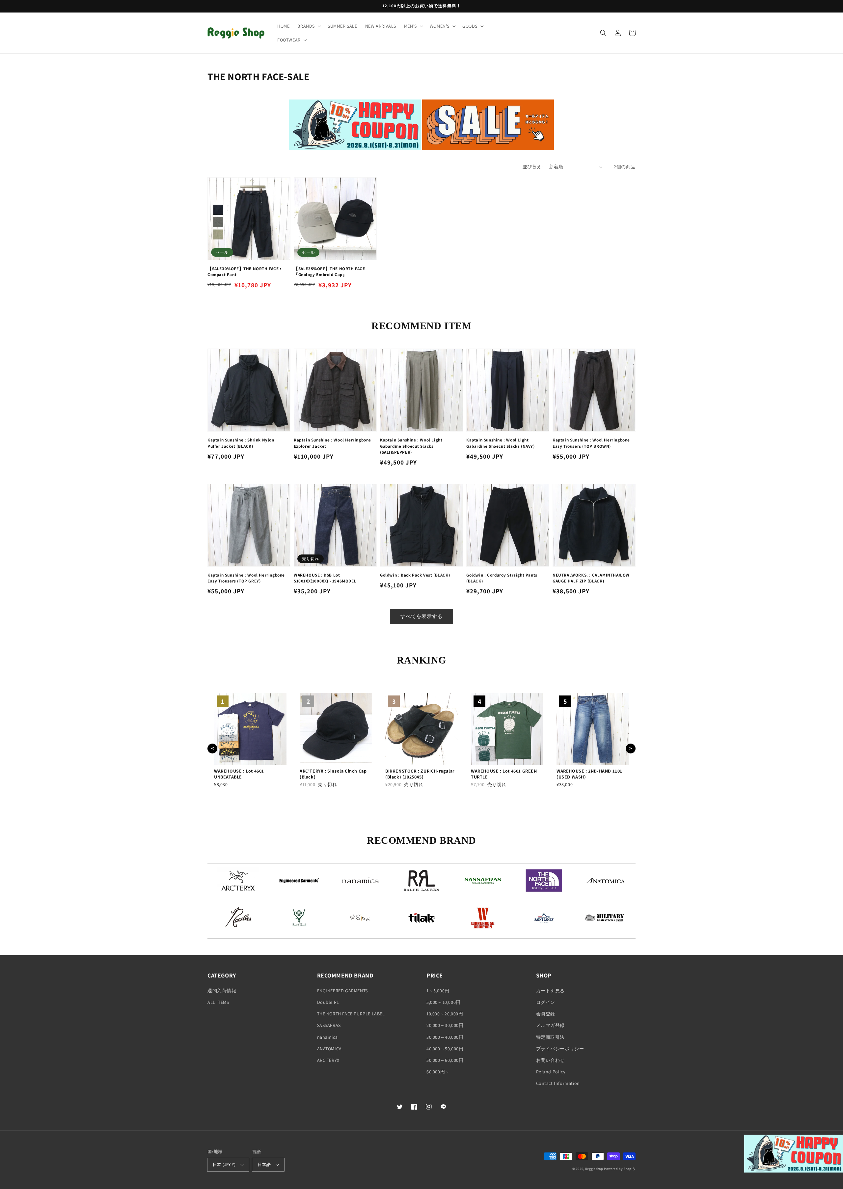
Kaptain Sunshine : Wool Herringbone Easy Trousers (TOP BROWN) (591, 443)
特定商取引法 (550, 1037)
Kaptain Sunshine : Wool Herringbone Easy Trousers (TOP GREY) (246, 578)
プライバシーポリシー (560, 1049)
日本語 (264, 1164)
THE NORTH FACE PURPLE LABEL (351, 1014)
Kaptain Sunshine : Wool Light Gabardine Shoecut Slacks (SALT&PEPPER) (411, 446)
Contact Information (558, 1083)
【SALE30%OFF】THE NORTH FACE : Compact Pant (244, 271)
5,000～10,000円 (443, 1002)
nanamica (327, 1037)
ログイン (545, 1002)
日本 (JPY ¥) (224, 1164)
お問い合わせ (550, 1060)
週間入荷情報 (221, 991)
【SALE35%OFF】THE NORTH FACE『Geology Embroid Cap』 (329, 271)
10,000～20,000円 (444, 1014)
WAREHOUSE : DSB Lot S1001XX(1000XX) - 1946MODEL (325, 578)
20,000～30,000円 (444, 1025)
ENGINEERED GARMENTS (342, 991)
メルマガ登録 (550, 1025)
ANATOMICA (329, 1049)
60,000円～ (438, 1072)
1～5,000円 (437, 991)
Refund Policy (550, 1072)
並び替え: (533, 167)
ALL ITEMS (218, 1002)
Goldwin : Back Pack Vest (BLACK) (415, 575)
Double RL (328, 1002)
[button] (308, 26)
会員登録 (545, 1014)
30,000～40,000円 (444, 1037)
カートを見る (550, 991)
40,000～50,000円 (444, 1049)
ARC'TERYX (328, 1060)
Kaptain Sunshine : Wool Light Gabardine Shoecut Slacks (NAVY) (500, 443)
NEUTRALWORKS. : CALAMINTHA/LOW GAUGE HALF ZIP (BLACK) (591, 578)
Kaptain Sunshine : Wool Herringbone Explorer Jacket (332, 443)
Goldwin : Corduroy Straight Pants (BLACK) (501, 578)
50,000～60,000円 (444, 1060)
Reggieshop (594, 1169)
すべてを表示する (421, 616)
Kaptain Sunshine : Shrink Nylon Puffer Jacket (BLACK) (240, 443)
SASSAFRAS (329, 1025)
